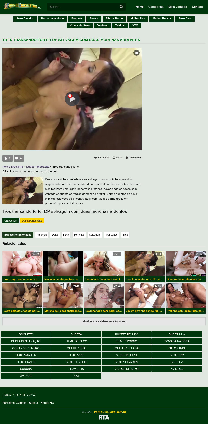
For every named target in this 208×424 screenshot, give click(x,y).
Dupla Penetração (37, 166)
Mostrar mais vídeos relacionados (104, 321)
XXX (135, 25)
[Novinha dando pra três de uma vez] (63, 263)
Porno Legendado (52, 18)
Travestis (76, 368)
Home (140, 6)
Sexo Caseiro (126, 355)
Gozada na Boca (177, 341)
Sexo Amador (25, 18)
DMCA (6, 395)
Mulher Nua (138, 18)
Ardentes (42, 234)
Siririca (177, 362)
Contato (197, 6)
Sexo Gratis (25, 362)
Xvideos (102, 25)
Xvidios (120, 25)
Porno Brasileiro (12, 166)
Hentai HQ (47, 402)
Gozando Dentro (25, 348)
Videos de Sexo (80, 25)
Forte (66, 234)
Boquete (77, 18)
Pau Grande (177, 348)
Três (125, 234)
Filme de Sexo (76, 341)
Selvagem (94, 234)
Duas (55, 234)
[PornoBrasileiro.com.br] (22, 8)
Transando (112, 234)
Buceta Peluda (126, 334)
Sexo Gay (177, 355)
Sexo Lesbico (76, 362)
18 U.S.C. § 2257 (24, 395)
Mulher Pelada (162, 18)
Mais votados (177, 6)
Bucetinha (177, 334)
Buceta (94, 18)
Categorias (156, 6)
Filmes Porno (114, 18)
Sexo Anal (185, 18)
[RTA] (104, 418)
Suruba (26, 368)
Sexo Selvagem (126, 362)
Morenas (79, 234)
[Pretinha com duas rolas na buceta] (186, 295)
